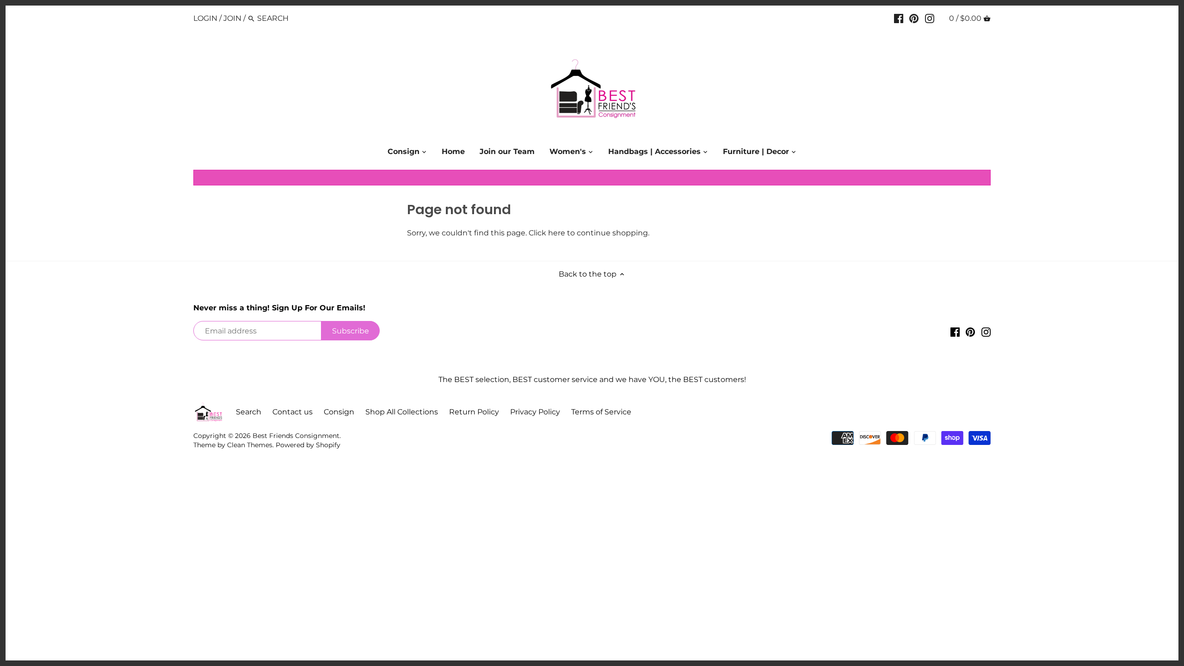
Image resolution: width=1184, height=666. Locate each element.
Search (248, 411)
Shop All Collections (401, 411)
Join (232, 18)
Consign (339, 411)
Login (205, 18)
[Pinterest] (914, 18)
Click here (547, 232)
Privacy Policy (535, 411)
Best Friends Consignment (296, 436)
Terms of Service (601, 411)
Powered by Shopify (308, 445)
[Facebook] (898, 18)
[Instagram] (929, 18)
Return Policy (474, 411)
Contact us (292, 411)
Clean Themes (249, 445)
